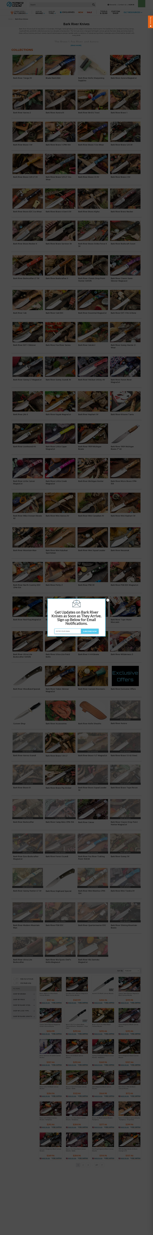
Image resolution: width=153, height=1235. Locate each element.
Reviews (151, 20)
